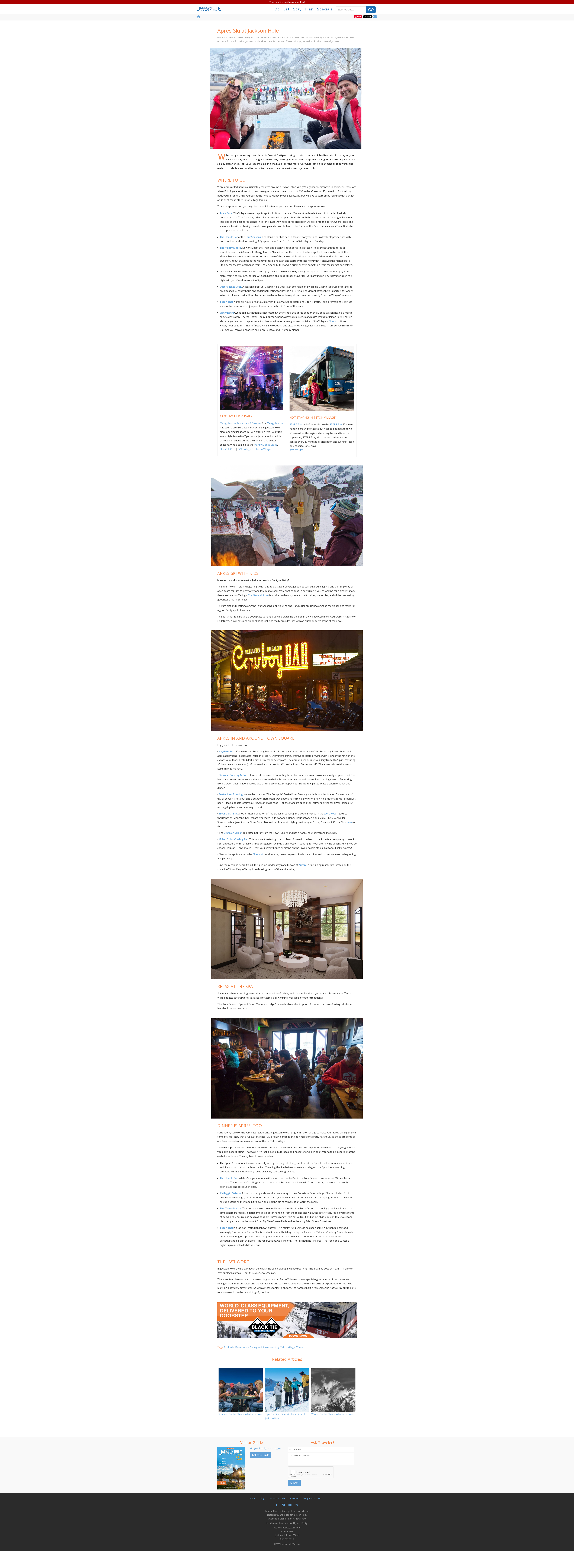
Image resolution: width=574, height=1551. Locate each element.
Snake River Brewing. (231, 794)
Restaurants (242, 1347)
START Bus (296, 424)
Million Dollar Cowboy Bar (233, 839)
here (349, 822)
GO (371, 9)
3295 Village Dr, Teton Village (254, 449)
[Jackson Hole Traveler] (209, 10)
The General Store (258, 595)
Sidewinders (227, 312)
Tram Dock (226, 213)
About (252, 1498)
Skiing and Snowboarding (264, 1347)
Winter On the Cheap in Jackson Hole (332, 1414)
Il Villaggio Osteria (230, 1193)
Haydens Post (227, 751)
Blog (262, 1498)
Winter (300, 1347)
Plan (309, 9)
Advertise (294, 1498)
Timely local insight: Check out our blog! (287, 2)
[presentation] (311, 1472)
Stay (297, 9)
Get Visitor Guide (277, 1498)
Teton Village (287, 1347)
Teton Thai (226, 301)
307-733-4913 (227, 449)
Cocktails (229, 1347)
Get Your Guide (260, 1455)
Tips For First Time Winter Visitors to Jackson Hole (285, 1416)
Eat (286, 9)
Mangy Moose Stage (265, 444)
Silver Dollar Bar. (228, 813)
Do (277, 9)
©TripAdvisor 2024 (312, 1498)
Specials (325, 9)
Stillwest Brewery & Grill (233, 775)
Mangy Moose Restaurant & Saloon (240, 423)
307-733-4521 (297, 450)
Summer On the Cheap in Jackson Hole (240, 1414)
